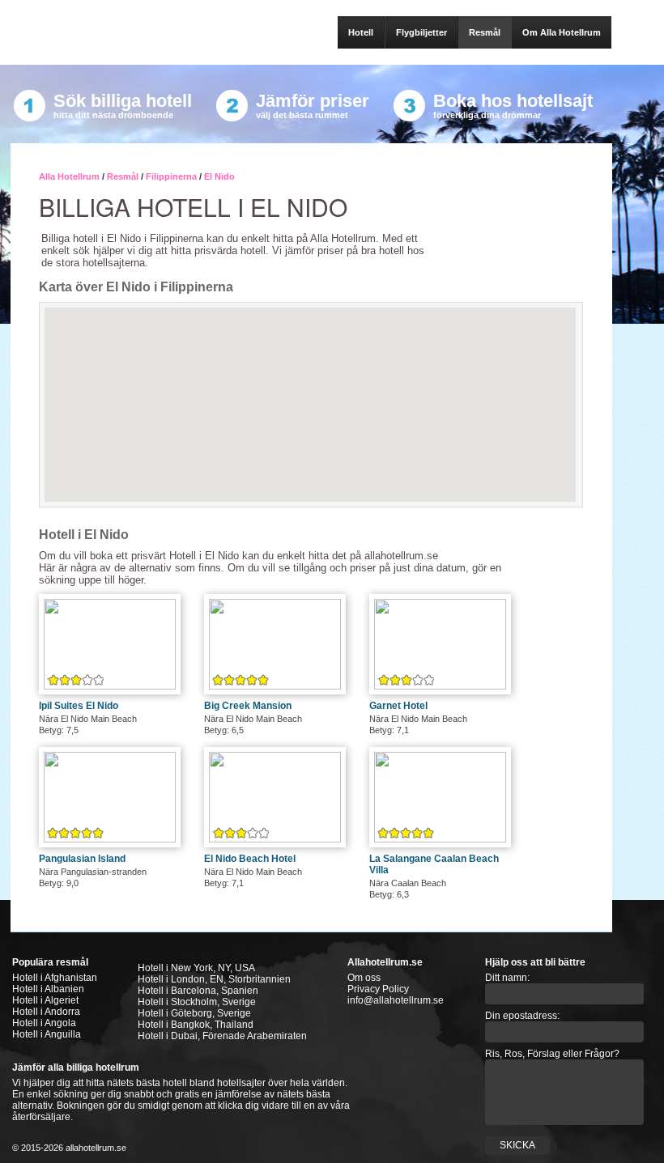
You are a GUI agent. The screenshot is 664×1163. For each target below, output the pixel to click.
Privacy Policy (378, 989)
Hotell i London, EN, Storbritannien (214, 979)
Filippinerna (171, 176)
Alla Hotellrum (69, 176)
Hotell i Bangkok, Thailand (195, 1024)
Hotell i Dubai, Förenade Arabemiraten (222, 1036)
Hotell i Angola (44, 1023)
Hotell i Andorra (46, 1011)
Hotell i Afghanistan (54, 977)
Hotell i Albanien (48, 989)
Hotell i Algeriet (45, 1000)
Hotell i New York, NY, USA (196, 968)
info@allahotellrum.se (395, 1000)
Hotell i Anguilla (46, 1034)
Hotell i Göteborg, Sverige (194, 1013)
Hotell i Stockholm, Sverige (197, 1002)
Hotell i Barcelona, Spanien (198, 990)
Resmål (122, 176)
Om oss (364, 977)
